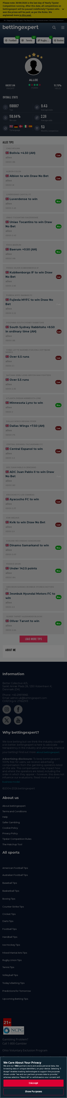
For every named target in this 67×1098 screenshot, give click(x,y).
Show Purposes (33, 1091)
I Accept (33, 1083)
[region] (33, 1077)
